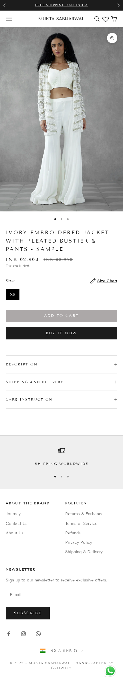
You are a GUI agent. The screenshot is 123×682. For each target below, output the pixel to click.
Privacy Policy (78, 542)
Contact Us (16, 523)
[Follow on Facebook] (8, 634)
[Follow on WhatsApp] (38, 634)
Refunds (73, 533)
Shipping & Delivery (84, 551)
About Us (14, 533)
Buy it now (61, 333)
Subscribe (27, 613)
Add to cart (61, 315)
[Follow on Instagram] (23, 634)
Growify (61, 668)
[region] (61, 457)
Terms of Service (81, 523)
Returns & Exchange (84, 513)
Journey (13, 513)
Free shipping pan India (61, 5)
